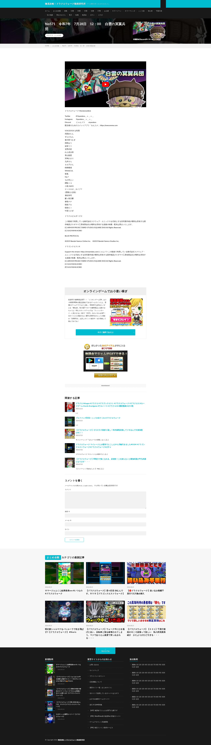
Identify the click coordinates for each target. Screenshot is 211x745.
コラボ (100, 15)
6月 (151, 665)
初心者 (150, 11)
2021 (133, 705)
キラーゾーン (116, 11)
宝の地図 (50, 15)
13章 (72, 11)
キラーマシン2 (130, 11)
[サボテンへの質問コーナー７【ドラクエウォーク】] (50, 718)
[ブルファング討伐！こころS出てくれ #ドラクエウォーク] (70, 422)
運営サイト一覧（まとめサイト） (101, 687)
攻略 (65, 11)
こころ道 (141, 11)
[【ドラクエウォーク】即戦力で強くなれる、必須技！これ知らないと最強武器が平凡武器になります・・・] (70, 463)
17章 (99, 11)
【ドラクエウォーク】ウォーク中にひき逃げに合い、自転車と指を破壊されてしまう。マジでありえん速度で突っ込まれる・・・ (105, 633)
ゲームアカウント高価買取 (99, 722)
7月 (154, 665)
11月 (133, 675)
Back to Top (106, 651)
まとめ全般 (57, 11)
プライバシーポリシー (97, 676)
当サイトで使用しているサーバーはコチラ (104, 693)
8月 (157, 665)
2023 (133, 689)
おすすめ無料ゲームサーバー (100, 699)
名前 (67, 511)
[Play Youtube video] (105, 84)
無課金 (84, 15)
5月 (149, 665)
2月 (140, 665)
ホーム (47, 11)
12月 (137, 675)
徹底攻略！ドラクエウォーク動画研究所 (71, 740)
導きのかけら (61, 15)
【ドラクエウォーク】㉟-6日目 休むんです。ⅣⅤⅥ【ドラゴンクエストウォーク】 (105, 592)
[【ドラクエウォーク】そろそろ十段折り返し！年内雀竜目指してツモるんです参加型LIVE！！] (70, 434)
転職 (77, 15)
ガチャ (92, 15)
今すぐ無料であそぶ (105, 332)
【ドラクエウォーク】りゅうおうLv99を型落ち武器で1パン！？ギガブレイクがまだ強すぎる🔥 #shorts (68, 679)
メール (68, 520)
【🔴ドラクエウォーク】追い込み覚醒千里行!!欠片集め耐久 (145, 592)
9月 (160, 673)
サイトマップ (94, 670)
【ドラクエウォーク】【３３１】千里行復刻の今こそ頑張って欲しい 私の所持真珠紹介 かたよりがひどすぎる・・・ (146, 632)
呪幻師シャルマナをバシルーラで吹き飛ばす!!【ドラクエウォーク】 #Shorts (64, 630)
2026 (133, 665)
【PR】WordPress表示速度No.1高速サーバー (105, 716)
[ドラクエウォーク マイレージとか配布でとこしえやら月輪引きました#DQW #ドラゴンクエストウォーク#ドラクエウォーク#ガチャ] (70, 448)
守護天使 (159, 11)
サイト (67, 529)
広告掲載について (96, 682)
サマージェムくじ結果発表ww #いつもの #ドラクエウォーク (63, 592)
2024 (133, 681)
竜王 (70, 15)
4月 (146, 665)
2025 (133, 673)
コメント (68, 489)
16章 (92, 11)
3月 (143, 665)
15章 (85, 11)
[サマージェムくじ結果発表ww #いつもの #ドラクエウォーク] (50, 669)
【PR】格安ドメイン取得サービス (101, 727)
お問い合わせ (94, 665)
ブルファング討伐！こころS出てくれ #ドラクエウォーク (98, 418)
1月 (137, 665)
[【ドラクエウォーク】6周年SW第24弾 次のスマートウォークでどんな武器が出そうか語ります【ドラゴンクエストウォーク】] (50, 693)
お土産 (106, 11)
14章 (79, 11)
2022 (133, 697)
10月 (163, 673)
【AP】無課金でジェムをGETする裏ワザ (103, 710)
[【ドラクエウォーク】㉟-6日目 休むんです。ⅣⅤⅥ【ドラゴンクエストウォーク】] (50, 706)
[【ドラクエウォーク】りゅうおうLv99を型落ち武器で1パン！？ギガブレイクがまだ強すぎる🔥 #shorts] (50, 681)
